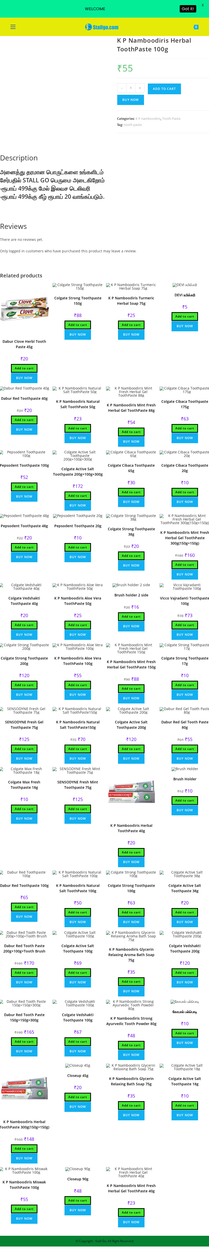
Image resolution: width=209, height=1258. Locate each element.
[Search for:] (20, 27)
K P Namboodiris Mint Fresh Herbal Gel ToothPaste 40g (131, 1188)
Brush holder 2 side (131, 595)
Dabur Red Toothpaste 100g (24, 885)
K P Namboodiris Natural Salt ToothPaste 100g (78, 888)
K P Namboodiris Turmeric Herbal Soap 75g (131, 301)
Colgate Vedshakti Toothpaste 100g (78, 1017)
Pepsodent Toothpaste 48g (24, 525)
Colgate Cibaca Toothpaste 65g (131, 468)
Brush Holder (185, 779)
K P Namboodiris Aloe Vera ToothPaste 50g (77, 601)
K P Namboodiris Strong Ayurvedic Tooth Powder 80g (131, 1021)
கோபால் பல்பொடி (185, 1011)
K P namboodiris (148, 118)
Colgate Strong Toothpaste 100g (131, 888)
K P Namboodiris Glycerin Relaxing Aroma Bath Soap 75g (131, 954)
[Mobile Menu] (13, 27)
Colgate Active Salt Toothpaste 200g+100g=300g (78, 471)
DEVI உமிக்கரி (185, 294)
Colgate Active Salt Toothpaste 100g (77, 948)
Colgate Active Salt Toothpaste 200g (131, 725)
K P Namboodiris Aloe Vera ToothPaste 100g (77, 661)
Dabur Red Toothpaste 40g (24, 398)
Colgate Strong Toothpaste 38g (131, 531)
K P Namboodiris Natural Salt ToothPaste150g (78, 725)
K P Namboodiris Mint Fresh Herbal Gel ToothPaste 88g (131, 408)
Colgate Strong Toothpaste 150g (77, 301)
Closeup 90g (77, 1179)
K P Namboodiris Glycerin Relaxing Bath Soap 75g (131, 1081)
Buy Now (130, 100)
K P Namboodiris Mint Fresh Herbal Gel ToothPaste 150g (131, 664)
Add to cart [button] (24, 368)
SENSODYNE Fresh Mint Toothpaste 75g (77, 785)
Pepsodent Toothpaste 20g (77, 525)
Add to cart (164, 89)
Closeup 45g (77, 1075)
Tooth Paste (171, 118)
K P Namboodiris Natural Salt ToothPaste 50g (78, 404)
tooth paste (133, 124)
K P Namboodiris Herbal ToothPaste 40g (131, 828)
